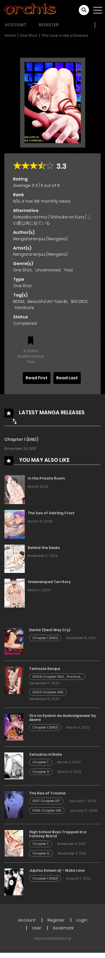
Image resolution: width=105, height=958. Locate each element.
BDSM (18, 301)
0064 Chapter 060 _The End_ (57, 676)
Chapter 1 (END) (21, 439)
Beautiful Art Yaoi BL (48, 301)
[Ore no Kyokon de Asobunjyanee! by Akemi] (13, 727)
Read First (37, 378)
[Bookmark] (30, 341)
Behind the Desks (44, 547)
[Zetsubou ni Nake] (13, 765)
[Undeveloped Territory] (14, 593)
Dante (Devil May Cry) (49, 629)
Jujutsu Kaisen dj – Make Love (57, 870)
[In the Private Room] (14, 489)
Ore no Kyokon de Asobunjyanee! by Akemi (62, 717)
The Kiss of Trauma (47, 793)
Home (10, 35)
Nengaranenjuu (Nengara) (40, 239)
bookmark (63, 928)
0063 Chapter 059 (47, 692)
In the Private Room (46, 478)
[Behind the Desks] (14, 558)
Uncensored (47, 270)
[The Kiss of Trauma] (13, 804)
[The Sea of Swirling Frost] (14, 524)
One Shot (28, 35)
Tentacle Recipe (44, 668)
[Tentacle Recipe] (13, 680)
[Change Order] (14, 421)
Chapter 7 (40, 762)
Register (49, 25)
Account (15, 25)
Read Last (67, 378)
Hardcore (24, 307)
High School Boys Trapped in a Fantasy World (57, 833)
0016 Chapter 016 (46, 810)
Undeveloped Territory (49, 581)
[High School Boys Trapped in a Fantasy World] (13, 843)
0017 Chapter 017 (46, 801)
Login (81, 920)
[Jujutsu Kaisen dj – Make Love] (13, 882)
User (36, 928)
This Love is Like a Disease (64, 35)
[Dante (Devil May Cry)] (13, 641)
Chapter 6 (40, 771)
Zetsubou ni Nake (45, 754)
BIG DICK (79, 301)
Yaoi (68, 270)
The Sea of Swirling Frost (51, 512)
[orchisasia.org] (30, 10)
